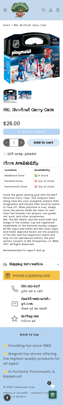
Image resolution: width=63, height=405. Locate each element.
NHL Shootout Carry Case (30, 25)
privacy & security (15, 392)
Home (6, 25)
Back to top (30, 335)
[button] (31, 132)
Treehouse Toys (24, 387)
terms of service (14, 396)
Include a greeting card (31, 275)
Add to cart (43, 143)
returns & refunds (43, 392)
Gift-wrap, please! (21, 154)
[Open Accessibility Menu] (7, 397)
